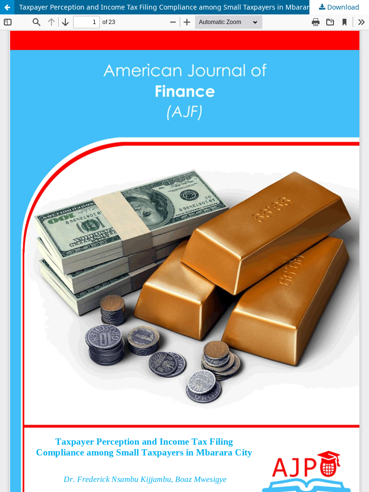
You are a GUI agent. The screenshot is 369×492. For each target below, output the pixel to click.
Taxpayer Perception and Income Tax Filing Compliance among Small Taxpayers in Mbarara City (173, 7)
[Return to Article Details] (7, 7)
